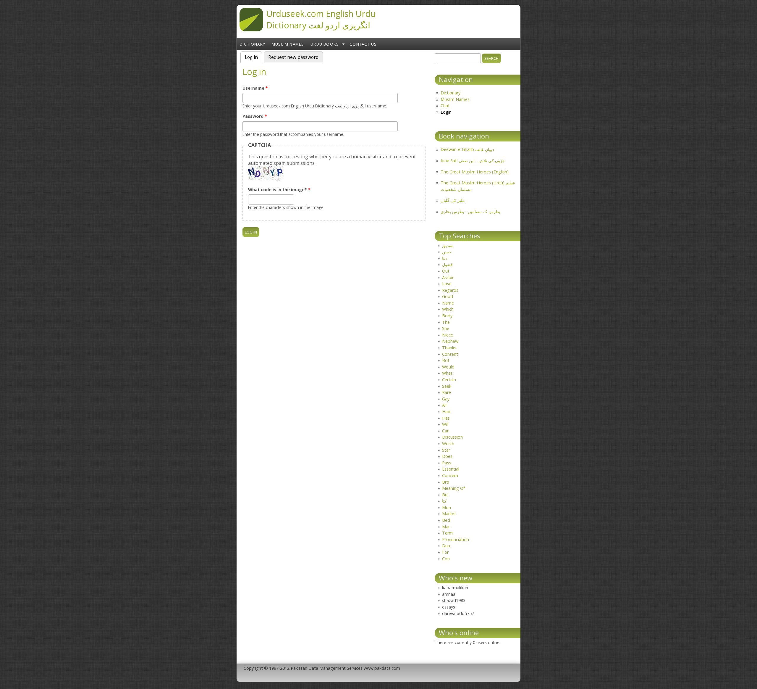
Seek (446, 386)
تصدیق (448, 245)
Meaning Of (453, 488)
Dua (446, 545)
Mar (446, 526)
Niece (447, 335)
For (445, 552)
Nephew (450, 341)
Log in (253, 57)
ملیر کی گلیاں (453, 200)
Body (447, 315)
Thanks (449, 347)
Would (448, 367)
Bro (445, 482)
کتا (444, 501)
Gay (445, 399)
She (445, 328)
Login (446, 112)
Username (255, 88)
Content (450, 354)
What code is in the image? (279, 189)
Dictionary (252, 44)
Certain (449, 379)
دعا (444, 258)
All (444, 405)
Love (447, 283)
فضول (447, 264)
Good (447, 296)
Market (449, 513)
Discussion (452, 437)
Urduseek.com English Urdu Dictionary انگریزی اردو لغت (321, 19)
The (446, 322)
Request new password (293, 57)
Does (447, 456)
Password (254, 116)
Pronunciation (455, 539)
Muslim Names (288, 44)
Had (446, 411)
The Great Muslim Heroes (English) (475, 172)
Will (445, 424)
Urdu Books (324, 44)
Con (446, 558)
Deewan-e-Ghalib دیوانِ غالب (467, 149)
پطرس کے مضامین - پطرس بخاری (470, 211)
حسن (447, 252)
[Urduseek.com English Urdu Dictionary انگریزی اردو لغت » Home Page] (251, 29)
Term (447, 533)
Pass (446, 463)
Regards (450, 290)
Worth (448, 443)
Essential (450, 469)
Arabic (448, 277)
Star (446, 450)
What (447, 373)
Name (448, 303)
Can (445, 431)
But (445, 495)
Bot (445, 360)
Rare (446, 392)
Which (448, 309)
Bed (446, 520)
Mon (446, 507)
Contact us (363, 44)
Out (445, 271)
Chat (445, 105)
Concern (450, 475)
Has (446, 418)
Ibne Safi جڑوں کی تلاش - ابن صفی (473, 160)
